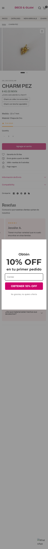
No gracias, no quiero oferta (24, 294)
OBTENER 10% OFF (24, 286)
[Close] (43, 242)
